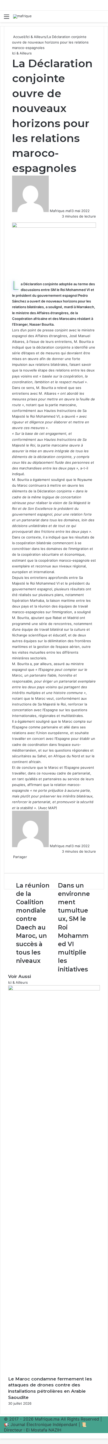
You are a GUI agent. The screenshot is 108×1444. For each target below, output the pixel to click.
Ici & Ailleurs (36, 37)
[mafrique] (22, 16)
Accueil (18, 37)
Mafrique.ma (60, 211)
